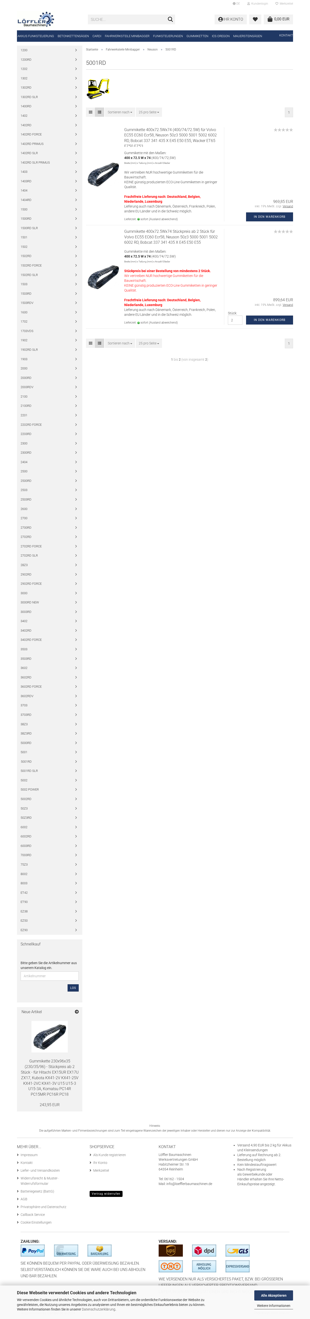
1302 (24, 78)
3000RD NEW (30, 602)
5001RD (26, 761)
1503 (24, 284)
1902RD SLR (29, 349)
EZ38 (24, 911)
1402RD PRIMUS (32, 144)
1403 (24, 172)
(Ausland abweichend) (163, 219)
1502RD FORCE (31, 265)
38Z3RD (26, 733)
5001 (24, 752)
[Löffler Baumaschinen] (49, 19)
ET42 (24, 892)
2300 (24, 443)
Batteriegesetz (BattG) (37, 1191)
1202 (24, 69)
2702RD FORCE (31, 546)
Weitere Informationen (273, 1306)
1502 (24, 247)
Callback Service (33, 1215)
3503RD (26, 658)
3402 (24, 621)
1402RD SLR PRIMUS (35, 162)
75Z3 (24, 864)
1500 (24, 209)
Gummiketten (197, 36)
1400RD (26, 106)
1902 (24, 340)
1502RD (26, 256)
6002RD (26, 836)
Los (73, 988)
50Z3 (24, 808)
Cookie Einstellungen (36, 1222)
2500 (24, 471)
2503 (24, 490)
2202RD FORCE (31, 424)
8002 (24, 874)
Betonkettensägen (73, 36)
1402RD (26, 125)
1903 (24, 359)
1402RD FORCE (31, 134)
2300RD (26, 452)
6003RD (26, 846)
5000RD (26, 743)
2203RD (26, 434)
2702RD (26, 537)
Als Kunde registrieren (109, 1155)
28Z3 (24, 565)
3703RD (26, 715)
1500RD (26, 218)
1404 (24, 190)
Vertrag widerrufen (106, 1193)
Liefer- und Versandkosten (40, 1170)
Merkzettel (285, 3)
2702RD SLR (29, 555)
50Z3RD (26, 817)
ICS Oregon (221, 36)
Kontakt (286, 35)
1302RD (26, 87)
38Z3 (24, 724)
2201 (24, 415)
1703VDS (27, 331)
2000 (24, 368)
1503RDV (27, 303)
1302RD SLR (29, 97)
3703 (24, 705)
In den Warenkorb (269, 216)
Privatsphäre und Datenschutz (43, 1207)
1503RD (26, 293)
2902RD (26, 574)
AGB (24, 1199)
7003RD (26, 855)
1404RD (26, 200)
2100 (24, 396)
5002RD (26, 799)
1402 (24, 115)
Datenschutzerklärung (98, 1309)
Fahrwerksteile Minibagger (127, 36)
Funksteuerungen (168, 36)
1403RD (26, 181)
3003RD (26, 612)
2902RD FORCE (31, 583)
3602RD (26, 677)
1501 (24, 237)
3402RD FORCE (31, 640)
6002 (24, 827)
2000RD (26, 378)
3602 (24, 668)
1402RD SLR (29, 153)
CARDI (97, 36)
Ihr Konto (100, 1163)
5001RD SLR (29, 771)
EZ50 (24, 920)
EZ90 (24, 930)
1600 (24, 312)
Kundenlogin (259, 3)
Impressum (29, 1155)
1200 (24, 50)
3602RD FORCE (31, 686)
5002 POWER (30, 789)
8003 (24, 883)
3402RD (26, 630)
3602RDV (27, 696)
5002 (24, 780)
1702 (24, 321)
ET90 (24, 902)
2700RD (26, 527)
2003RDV (27, 387)
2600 (24, 509)
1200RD (26, 59)
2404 (24, 462)
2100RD (26, 406)
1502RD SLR (29, 275)
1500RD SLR (29, 228)
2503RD (26, 499)
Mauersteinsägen (247, 36)
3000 (24, 593)
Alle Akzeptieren (274, 1295)
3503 (24, 649)
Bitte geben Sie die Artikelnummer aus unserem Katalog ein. (49, 965)
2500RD (26, 481)
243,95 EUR (50, 1104)
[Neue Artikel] (77, 1012)
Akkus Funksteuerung (35, 36)
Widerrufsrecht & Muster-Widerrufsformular (39, 1180)
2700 (24, 518)
